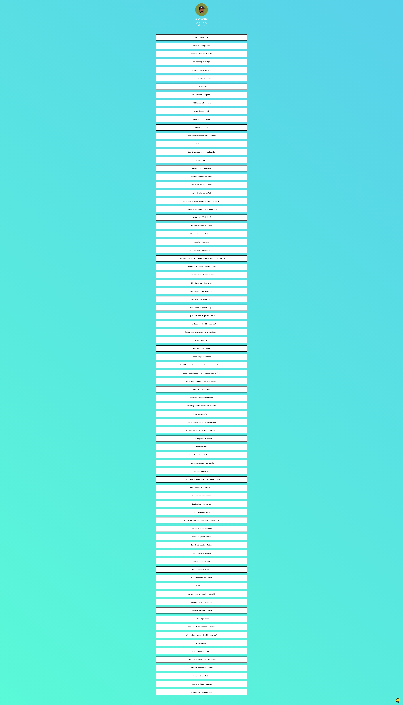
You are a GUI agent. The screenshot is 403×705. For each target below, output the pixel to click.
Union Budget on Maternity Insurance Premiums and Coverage (201, 258)
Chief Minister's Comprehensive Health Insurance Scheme (201, 365)
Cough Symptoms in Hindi (201, 78)
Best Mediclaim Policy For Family (201, 668)
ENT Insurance (201, 586)
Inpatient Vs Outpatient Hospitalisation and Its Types (201, 373)
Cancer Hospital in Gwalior (201, 537)
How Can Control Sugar (201, 119)
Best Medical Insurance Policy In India (201, 234)
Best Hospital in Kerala (201, 348)
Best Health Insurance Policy (201, 299)
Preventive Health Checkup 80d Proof (201, 627)
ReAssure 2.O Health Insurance (201, 398)
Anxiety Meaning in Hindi (201, 46)
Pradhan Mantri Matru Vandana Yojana (201, 422)
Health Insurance (201, 37)
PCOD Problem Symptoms (201, 95)
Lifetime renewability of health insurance (201, 209)
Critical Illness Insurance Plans (201, 692)
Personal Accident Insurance (201, 684)
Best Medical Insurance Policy (201, 193)
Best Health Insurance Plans (201, 185)
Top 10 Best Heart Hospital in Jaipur (201, 316)
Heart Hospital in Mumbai (201, 569)
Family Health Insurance (201, 144)
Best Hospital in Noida (201, 414)
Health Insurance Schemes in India (201, 275)
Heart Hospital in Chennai (201, 553)
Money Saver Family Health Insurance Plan (201, 430)
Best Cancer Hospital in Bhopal (201, 308)
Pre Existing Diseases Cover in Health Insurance (201, 520)
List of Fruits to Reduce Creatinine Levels (201, 267)
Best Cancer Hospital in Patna (201, 488)
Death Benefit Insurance (201, 651)
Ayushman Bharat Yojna (201, 471)
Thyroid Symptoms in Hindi (201, 70)
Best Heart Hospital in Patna (201, 545)
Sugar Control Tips (201, 127)
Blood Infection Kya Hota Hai (201, 54)
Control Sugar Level (201, 111)
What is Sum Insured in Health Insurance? (201, 635)
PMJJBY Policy (201, 643)
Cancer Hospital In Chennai (201, 578)
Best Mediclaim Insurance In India (201, 250)
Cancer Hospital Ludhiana (201, 357)
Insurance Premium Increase (201, 610)
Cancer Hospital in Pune (201, 561)
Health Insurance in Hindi (201, 168)
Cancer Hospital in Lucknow (201, 602)
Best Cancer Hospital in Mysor (201, 291)
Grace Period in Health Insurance (201, 455)
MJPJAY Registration (201, 619)
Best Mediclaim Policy (201, 676)
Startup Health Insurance (201, 504)
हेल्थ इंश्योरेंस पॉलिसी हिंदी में (201, 217)
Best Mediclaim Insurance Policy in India (201, 660)
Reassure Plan (201, 447)
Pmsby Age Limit (201, 340)
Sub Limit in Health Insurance (201, 529)
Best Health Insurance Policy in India (201, 152)
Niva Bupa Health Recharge (201, 283)
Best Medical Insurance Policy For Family (201, 136)
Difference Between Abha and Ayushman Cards (201, 201)
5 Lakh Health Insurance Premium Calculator (201, 332)
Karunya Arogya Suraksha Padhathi (201, 594)
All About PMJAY (201, 160)
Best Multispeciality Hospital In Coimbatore (201, 406)
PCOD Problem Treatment (201, 103)
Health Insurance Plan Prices (201, 177)
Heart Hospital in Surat (201, 512)
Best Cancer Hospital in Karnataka (201, 463)
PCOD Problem (201, 87)
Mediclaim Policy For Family (201, 226)
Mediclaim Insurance (201, 242)
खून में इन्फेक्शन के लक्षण (201, 62)
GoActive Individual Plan (201, 389)
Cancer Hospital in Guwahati (201, 439)
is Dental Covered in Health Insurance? (201, 324)
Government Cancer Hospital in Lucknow (201, 381)
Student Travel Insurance (201, 496)
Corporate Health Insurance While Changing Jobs (201, 479)
